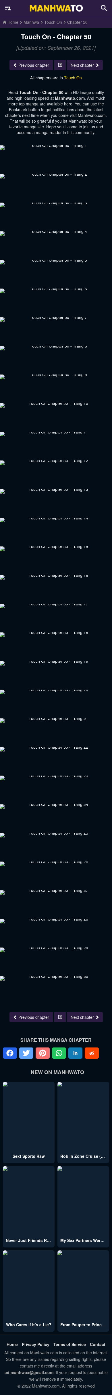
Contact (97, 1344)
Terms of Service (69, 1344)
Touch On (73, 78)
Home (12, 1344)
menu (8, 8)
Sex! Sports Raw (29, 1156)
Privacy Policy (35, 1344)
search (104, 8)
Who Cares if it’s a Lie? (28, 1324)
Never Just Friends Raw (29, 1240)
